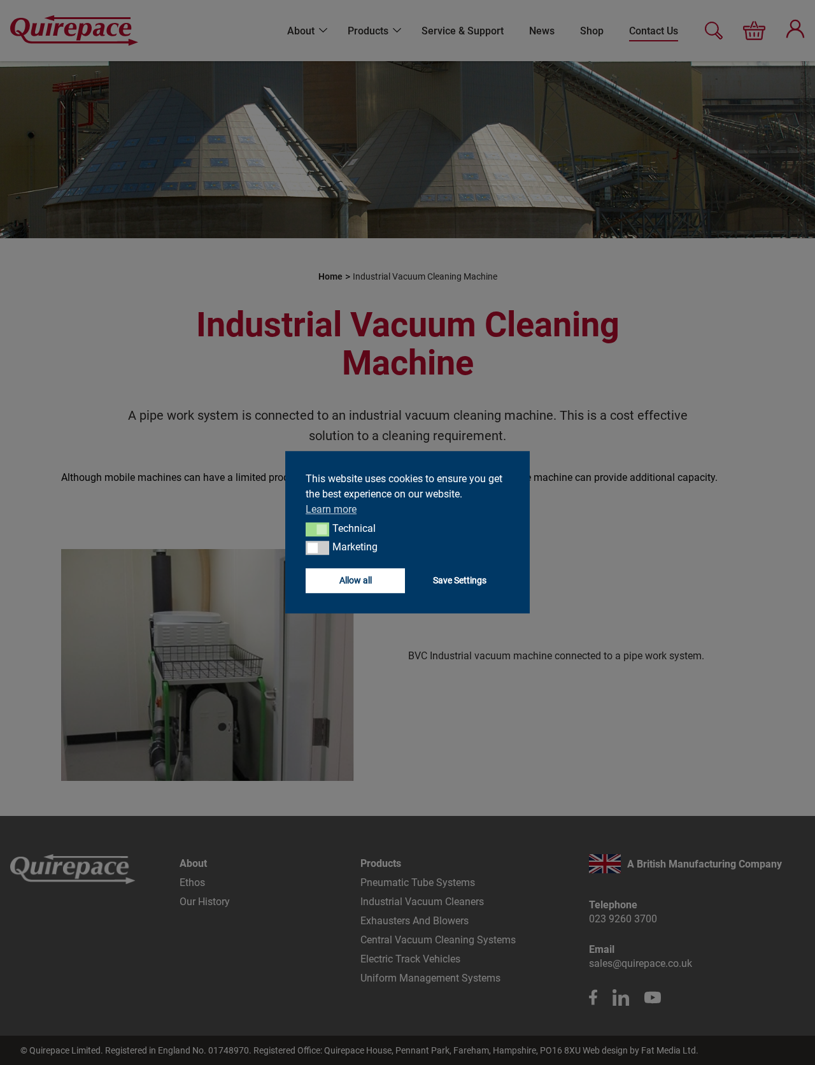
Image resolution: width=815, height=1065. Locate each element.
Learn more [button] (331, 509)
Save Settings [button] (459, 580)
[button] (317, 529)
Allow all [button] (355, 580)
